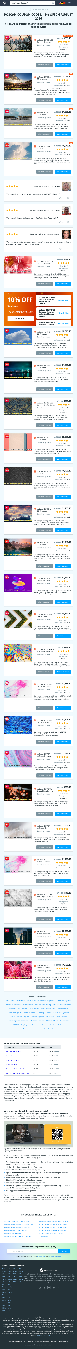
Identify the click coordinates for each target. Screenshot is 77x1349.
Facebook (44, 1287)
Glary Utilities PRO (12, 1064)
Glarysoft (10, 1289)
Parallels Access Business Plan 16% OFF (17, 1236)
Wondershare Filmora (13, 1051)
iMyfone (10, 1287)
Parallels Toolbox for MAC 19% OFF (15, 1230)
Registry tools (43, 1025)
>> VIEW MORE (43, 1236)
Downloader (64, 1021)
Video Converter (62, 1009)
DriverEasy (4, 1271)
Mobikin (10, 1303)
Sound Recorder (61, 1017)
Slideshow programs (15, 1013)
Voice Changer (28, 1005)
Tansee (10, 1300)
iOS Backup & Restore (44, 1013)
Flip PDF (26, 1017)
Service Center (15, 1276)
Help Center (21, 1268)
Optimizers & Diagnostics (46, 1001)
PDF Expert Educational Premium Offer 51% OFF (54, 1221)
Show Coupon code (44, 65)
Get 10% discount (63, 65)
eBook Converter (29, 1013)
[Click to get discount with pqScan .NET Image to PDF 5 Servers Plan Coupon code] (18, 625)
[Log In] (74, 3)
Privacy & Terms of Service (43, 1335)
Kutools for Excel (11, 1056)
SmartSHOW (4, 1292)
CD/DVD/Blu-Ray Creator (61, 1013)
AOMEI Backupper (4, 1295)
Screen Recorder (16, 1017)
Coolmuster (4, 1274)
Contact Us (15, 1282)
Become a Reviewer (21, 1282)
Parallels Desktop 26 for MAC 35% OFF (16, 1227)
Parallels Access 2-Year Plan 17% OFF (50, 1233)
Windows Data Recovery (43, 1005)
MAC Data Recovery (37, 1021)
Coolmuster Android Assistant (16, 1069)
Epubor (10, 1305)
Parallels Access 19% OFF (12, 1233)
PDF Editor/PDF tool (52, 1021)
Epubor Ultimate (4, 1305)
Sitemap (21, 1274)
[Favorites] (69, 3)
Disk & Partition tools (48, 1009)
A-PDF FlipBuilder (10, 1311)
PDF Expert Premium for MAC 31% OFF (17, 1221)
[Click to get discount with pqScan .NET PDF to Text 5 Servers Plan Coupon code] (18, 870)
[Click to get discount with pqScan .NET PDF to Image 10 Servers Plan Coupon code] (18, 836)
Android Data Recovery (13, 1005)
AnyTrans (4, 1287)
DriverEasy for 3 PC (12, 1060)
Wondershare (10, 1279)
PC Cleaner (50, 1017)
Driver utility (31, 1001)
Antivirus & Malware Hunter (32, 1029)
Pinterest (58, 1287)
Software (34, 1025)
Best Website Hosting (15, 1274)
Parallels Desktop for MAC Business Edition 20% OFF (55, 1224)
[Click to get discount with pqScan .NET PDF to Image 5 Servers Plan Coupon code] (18, 765)
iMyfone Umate (4, 1297)
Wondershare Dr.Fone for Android (17, 1073)
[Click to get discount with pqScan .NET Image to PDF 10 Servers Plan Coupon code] (18, 731)
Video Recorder (49, 1029)
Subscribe (64, 1251)
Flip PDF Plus (4, 1303)
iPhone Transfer (34, 1009)
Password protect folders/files (18, 1021)
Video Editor (10, 1001)
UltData (4, 1282)
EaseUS (10, 1276)
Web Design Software (57, 1025)
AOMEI (10, 1282)
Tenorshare (10, 1274)
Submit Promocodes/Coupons (21, 1279)
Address (15, 1279)
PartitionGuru (4, 1289)
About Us (15, 1268)
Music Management (37, 1017)
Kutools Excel (4, 1284)
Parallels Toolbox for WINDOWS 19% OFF (52, 1230)
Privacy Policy (41, 1256)
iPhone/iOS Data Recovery (18, 1009)
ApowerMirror (4, 1311)
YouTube (49, 1287)
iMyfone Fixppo (4, 1308)
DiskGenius (4, 1300)
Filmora (4, 1268)
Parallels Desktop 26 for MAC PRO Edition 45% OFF (21, 1224)
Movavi (10, 1271)
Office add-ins (20, 1001)
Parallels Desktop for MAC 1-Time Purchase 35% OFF (55, 1227)
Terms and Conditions (54, 1256)
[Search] (53, 3)
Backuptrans (10, 1295)
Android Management (64, 1001)
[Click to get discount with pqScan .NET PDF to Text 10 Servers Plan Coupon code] (18, 976)
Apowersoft (10, 1308)
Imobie (10, 1297)
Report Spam (21, 1271)
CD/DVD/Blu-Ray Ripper (21, 1025)
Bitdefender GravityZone (4, 1276)
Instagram (39, 1287)
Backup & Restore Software (62, 1005)
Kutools (10, 1268)
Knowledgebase (21, 1276)
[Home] (30, 10)
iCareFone (4, 1279)
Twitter (53, 1287)
